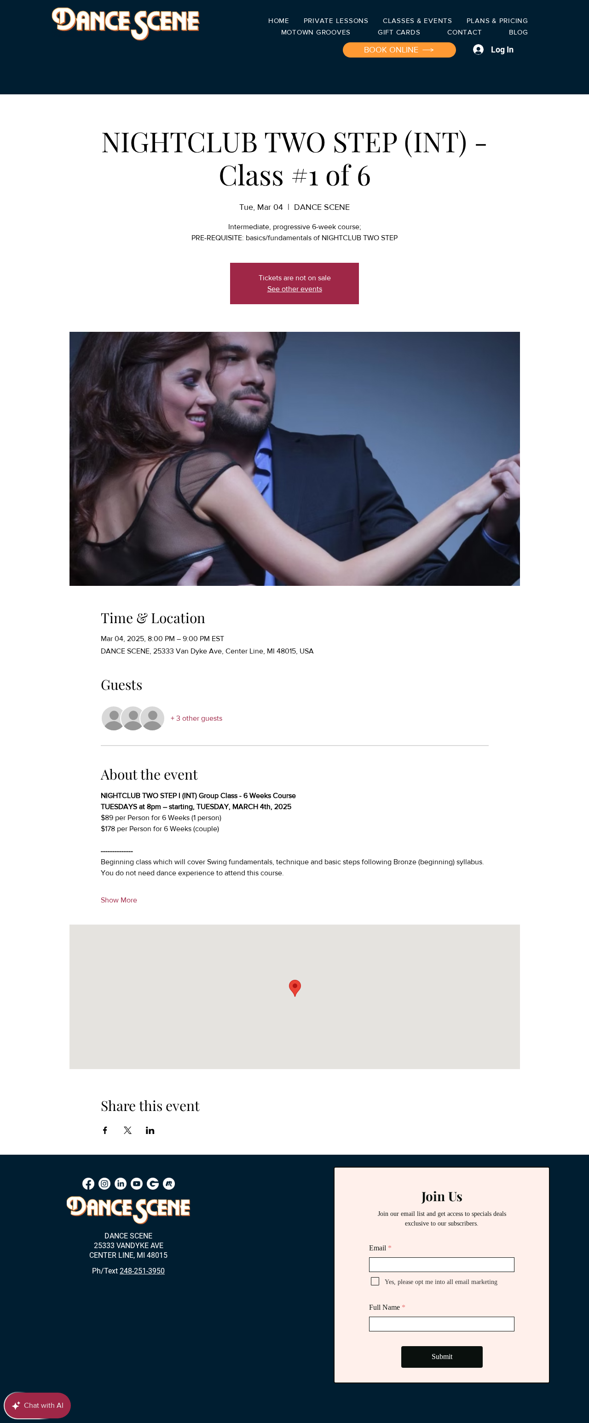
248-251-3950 (142, 1271)
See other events (294, 289)
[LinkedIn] (121, 1184)
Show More (119, 900)
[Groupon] (153, 1184)
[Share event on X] (127, 1130)
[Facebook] (88, 1184)
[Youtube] (137, 1184)
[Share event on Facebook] (105, 1130)
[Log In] (477, 49)
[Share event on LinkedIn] (150, 1130)
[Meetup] (169, 1184)
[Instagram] (104, 1184)
